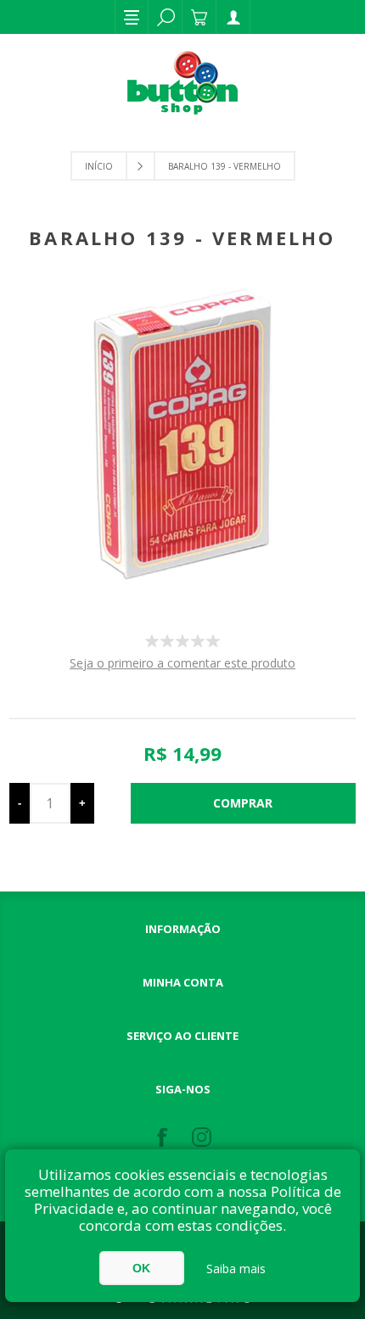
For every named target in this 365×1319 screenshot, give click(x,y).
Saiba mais (236, 1268)
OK (141, 1268)
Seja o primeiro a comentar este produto (182, 663)
